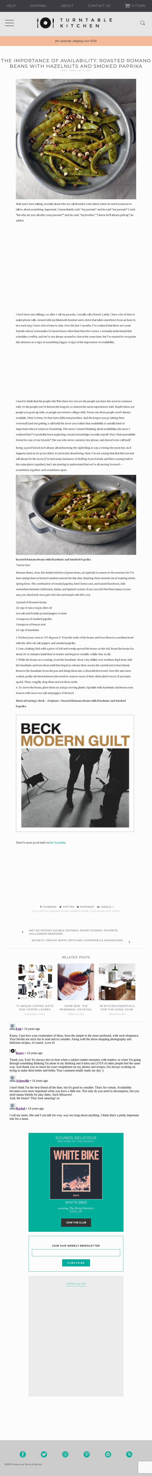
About (67, 6)
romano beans (59, 911)
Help (11, 6)
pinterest (86, 906)
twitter (68, 906)
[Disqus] (76, 1071)
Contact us (99, 6)
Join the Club (76, 1222)
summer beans (79, 911)
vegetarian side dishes (105, 911)
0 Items (138, 6)
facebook (49, 906)
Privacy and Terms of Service (27, 1464)
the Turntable (57, 842)
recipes (44, 911)
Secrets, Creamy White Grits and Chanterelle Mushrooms (77, 940)
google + (107, 906)
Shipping (38, 6)
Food (73, 70)
